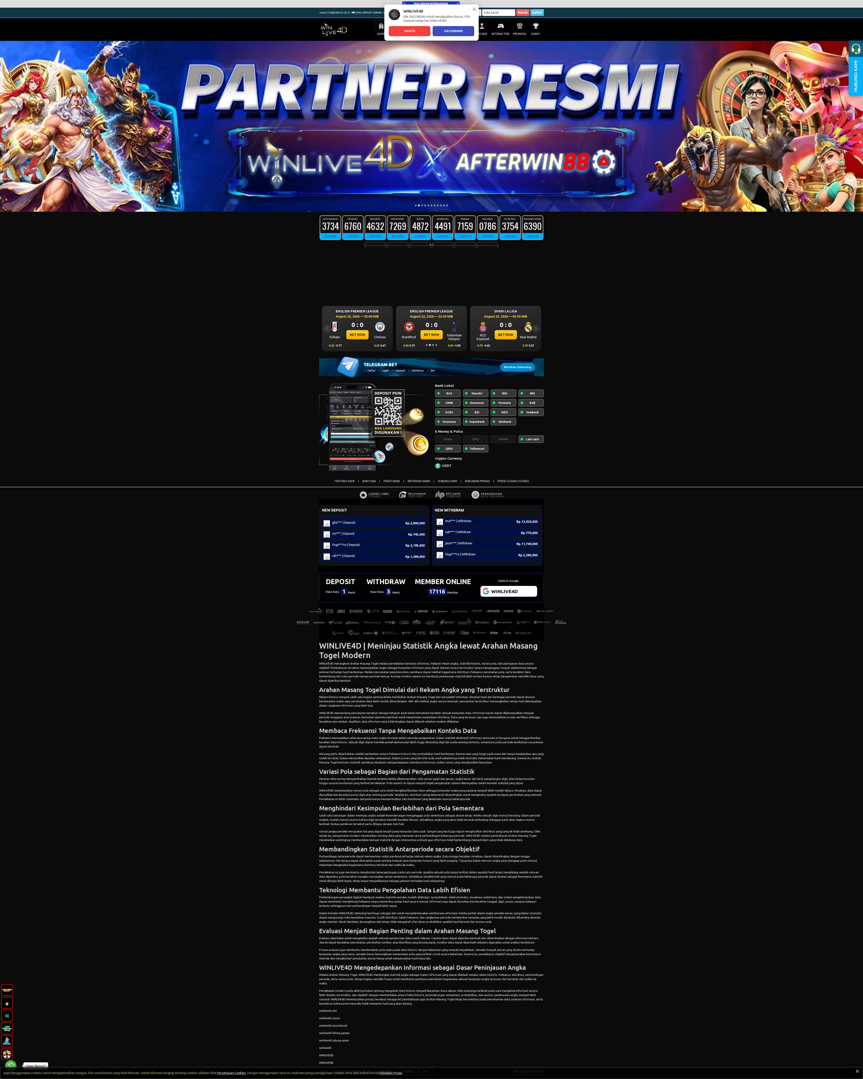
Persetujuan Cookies (231, 1073)
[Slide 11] (447, 205)
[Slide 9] (441, 205)
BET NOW (357, 334)
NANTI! (409, 31)
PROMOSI (519, 33)
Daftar (537, 12)
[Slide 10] (444, 205)
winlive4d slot (328, 1010)
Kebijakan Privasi (390, 1073)
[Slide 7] (435, 205)
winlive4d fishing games (334, 1033)
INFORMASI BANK (419, 481)
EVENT (535, 33)
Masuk (523, 12)
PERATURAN (392, 481)
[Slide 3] (422, 205)
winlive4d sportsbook (333, 1025)
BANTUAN (369, 481)
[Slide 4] (425, 205)
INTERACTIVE (500, 33)
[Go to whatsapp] (10, 1066)
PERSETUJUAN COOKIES (513, 481)
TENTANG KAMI (344, 481)
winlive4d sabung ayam (334, 1040)
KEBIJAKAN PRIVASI (477, 481)
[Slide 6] (431, 205)
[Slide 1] (416, 205)
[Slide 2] (419, 205)
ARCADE (481, 33)
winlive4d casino (329, 1018)
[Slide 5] (428, 205)
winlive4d (325, 1047)
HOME (381, 33)
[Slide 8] (438, 205)
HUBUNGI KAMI (447, 481)
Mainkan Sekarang (517, 367)
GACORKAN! (453, 31)
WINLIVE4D (326, 663)
